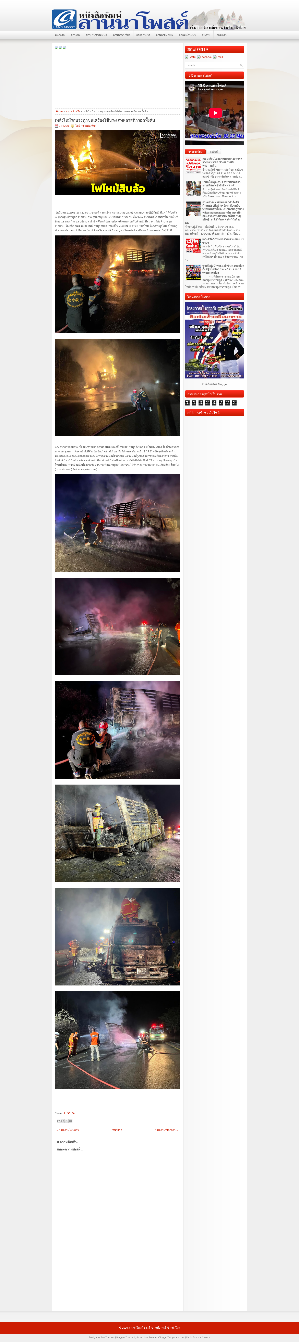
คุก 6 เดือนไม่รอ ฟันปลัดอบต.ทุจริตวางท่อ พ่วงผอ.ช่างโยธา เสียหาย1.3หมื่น (222, 162)
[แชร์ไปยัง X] (66, 1121)
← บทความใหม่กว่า (67, 1130)
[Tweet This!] (68, 1113)
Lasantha (142, 1337)
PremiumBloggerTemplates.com (166, 1337)
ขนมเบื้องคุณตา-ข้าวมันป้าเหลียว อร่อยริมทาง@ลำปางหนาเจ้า (221, 184)
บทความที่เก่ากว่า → (167, 1130)
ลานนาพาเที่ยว (121, 35)
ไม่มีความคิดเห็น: (85, 125)
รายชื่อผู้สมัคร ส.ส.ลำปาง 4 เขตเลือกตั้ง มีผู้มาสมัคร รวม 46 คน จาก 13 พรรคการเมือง (223, 269)
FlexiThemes (107, 1337)
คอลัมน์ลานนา (187, 35)
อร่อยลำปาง (143, 35)
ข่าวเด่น (75, 35)
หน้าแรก (60, 35)
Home (59, 111)
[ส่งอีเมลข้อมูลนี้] (59, 1121)
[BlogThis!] (63, 1121)
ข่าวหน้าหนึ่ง (73, 111)
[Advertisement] (117, 78)
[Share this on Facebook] (64, 1113)
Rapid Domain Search (198, 1337)
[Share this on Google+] (73, 1113)
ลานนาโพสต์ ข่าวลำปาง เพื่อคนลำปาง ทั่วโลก (154, 1327)
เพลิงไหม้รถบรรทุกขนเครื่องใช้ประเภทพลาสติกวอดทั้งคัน (105, 120)
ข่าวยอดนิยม (195, 151)
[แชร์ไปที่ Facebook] (70, 1121)
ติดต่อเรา (221, 35)
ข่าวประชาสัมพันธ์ (96, 35)
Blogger (222, 384)
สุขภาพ (206, 35)
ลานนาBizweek (164, 35)
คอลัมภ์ (214, 151)
